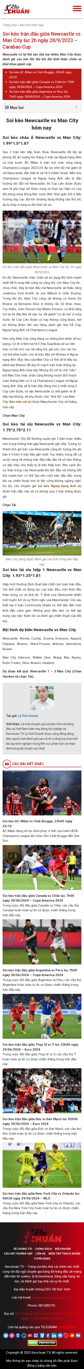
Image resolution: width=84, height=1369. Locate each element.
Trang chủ (10, 25)
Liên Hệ (40, 1253)
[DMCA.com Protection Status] (42, 1343)
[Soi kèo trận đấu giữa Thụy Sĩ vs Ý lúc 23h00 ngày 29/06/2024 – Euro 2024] (42, 1016)
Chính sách (43, 1248)
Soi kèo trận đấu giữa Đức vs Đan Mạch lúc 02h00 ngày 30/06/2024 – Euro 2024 (40, 1121)
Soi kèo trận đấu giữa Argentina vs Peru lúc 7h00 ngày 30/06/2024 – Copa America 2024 (40, 972)
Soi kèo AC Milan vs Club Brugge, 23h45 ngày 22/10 (37, 823)
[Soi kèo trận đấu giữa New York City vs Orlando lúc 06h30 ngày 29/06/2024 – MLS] (42, 1165)
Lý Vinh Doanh (28, 716)
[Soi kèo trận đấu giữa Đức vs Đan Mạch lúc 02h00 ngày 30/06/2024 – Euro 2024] (42, 1091)
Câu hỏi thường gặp (18, 1253)
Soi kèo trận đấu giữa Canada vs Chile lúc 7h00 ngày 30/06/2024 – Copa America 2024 (38, 898)
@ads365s (67, 1327)
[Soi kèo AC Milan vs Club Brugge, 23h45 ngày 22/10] (42, 793)
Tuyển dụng (42, 1258)
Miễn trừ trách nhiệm (64, 1253)
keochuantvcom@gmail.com (52, 1297)
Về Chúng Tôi (23, 1248)
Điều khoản (63, 1248)
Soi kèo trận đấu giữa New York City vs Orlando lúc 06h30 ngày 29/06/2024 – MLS (41, 1196)
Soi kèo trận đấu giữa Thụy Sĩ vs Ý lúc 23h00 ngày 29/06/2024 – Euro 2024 (40, 1047)
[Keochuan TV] (29, 9)
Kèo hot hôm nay (32, 25)
